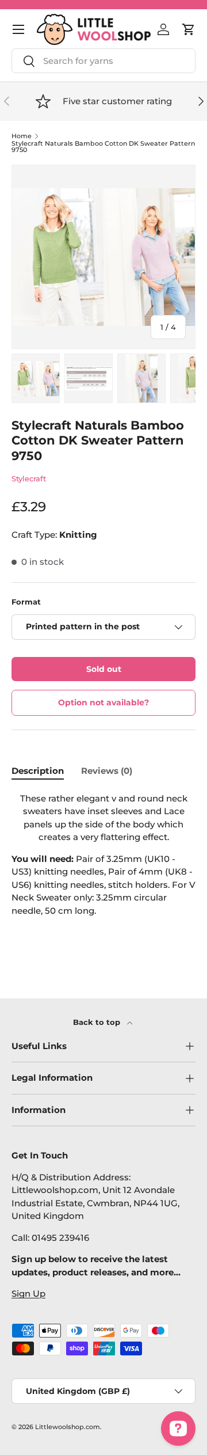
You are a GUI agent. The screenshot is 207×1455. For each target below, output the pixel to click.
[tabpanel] (103, 872)
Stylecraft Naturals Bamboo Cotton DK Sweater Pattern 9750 (103, 147)
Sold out (103, 669)
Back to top (97, 1022)
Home (22, 136)
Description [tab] (38, 770)
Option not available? (103, 702)
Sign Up (28, 1293)
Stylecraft (29, 478)
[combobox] (103, 61)
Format (26, 601)
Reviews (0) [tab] (106, 770)
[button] (188, 29)
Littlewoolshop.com (67, 1427)
